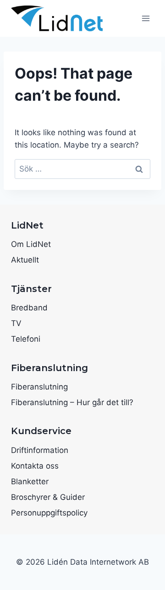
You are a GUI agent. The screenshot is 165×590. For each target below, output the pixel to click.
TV (16, 323)
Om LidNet (31, 244)
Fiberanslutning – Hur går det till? (72, 402)
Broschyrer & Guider (48, 497)
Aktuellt (25, 259)
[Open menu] (145, 18)
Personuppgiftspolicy (49, 512)
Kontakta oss (35, 465)
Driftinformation (39, 450)
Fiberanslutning (39, 386)
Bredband (29, 307)
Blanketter (30, 481)
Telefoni (25, 339)
